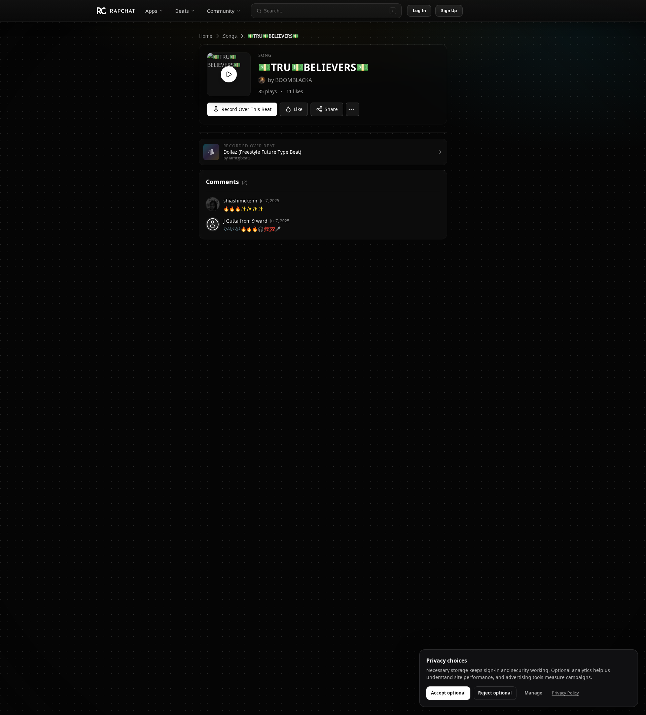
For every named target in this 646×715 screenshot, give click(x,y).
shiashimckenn (240, 200)
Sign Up (449, 10)
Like (298, 109)
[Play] (228, 74)
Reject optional (495, 693)
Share (331, 109)
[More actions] (352, 109)
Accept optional (448, 693)
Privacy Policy (565, 693)
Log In (419, 10)
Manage (533, 693)
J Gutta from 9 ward (245, 221)
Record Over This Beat (246, 109)
